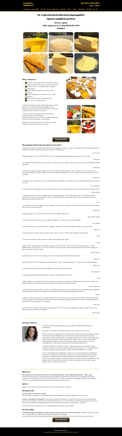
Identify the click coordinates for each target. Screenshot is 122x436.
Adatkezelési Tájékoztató (50, 432)
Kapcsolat (75, 432)
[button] (96, 9)
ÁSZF (66, 432)
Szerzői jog (61, 432)
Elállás (70, 432)
